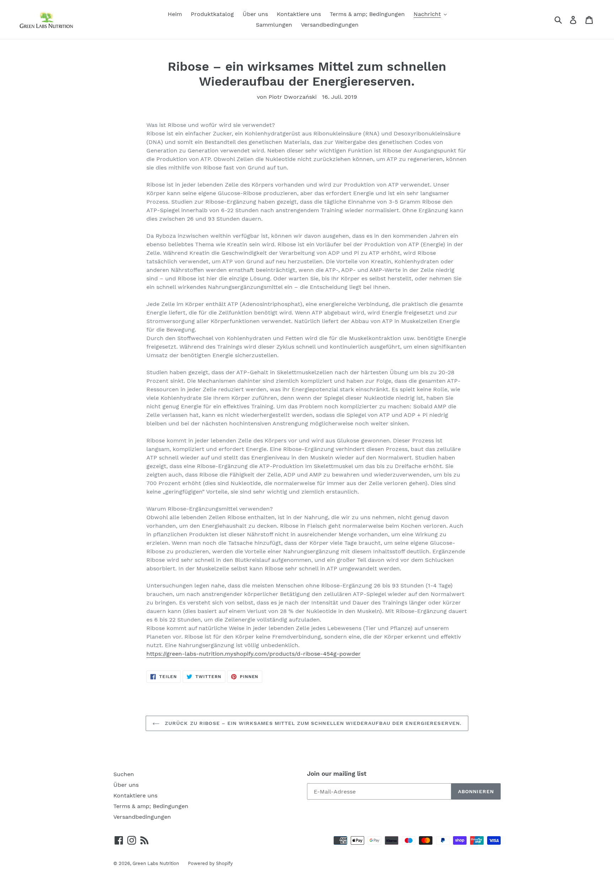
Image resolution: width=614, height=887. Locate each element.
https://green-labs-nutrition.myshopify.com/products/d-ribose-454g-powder (253, 653)
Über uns (126, 784)
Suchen (123, 774)
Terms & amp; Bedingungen (150, 806)
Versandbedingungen (142, 816)
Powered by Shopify (210, 863)
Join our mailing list (336, 773)
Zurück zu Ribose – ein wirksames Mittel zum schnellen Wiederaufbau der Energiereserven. (312, 723)
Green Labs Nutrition (156, 863)
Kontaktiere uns (135, 795)
